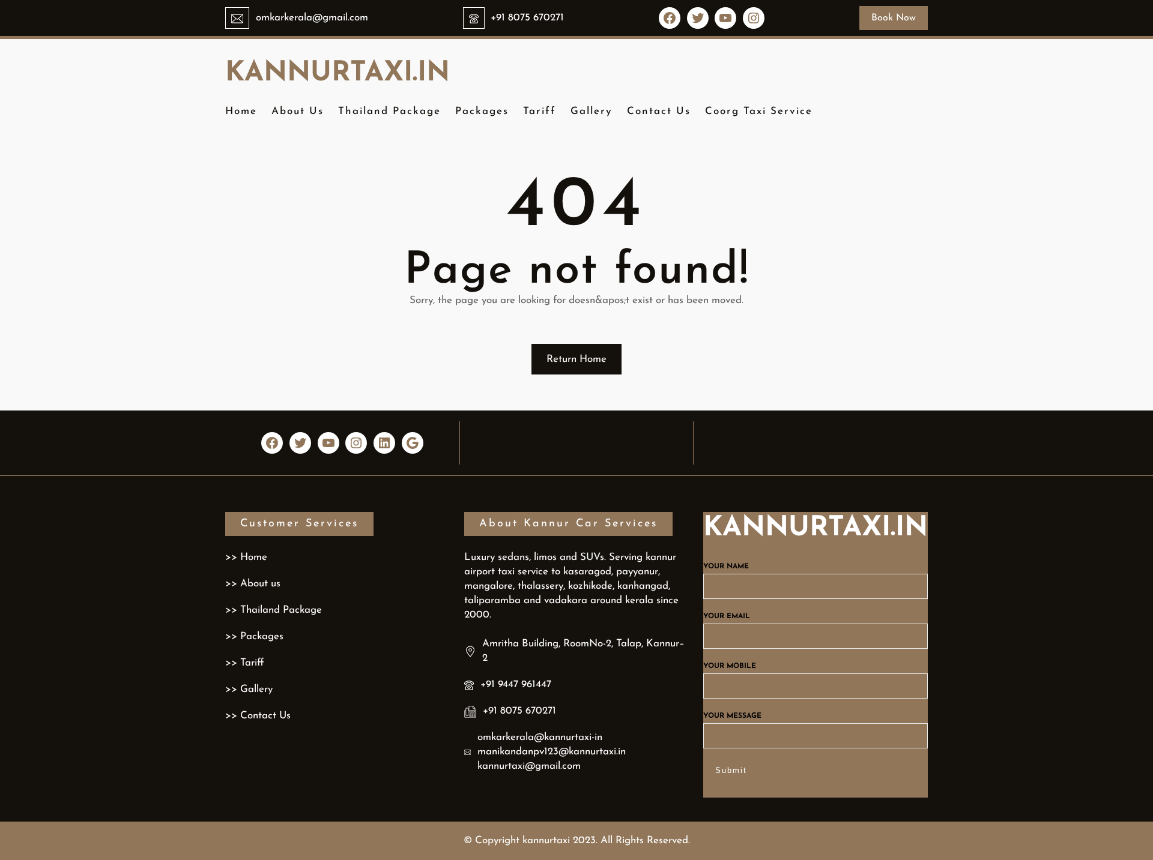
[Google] (412, 443)
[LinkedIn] (384, 443)
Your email (726, 616)
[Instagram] (753, 18)
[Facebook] (669, 18)
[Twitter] (698, 18)
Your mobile (729, 666)
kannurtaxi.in (337, 73)
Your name (726, 566)
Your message (732, 716)
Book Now (893, 18)
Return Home (576, 359)
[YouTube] (725, 18)
